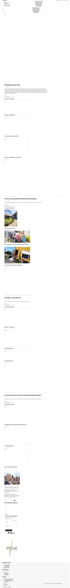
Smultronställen (39, 1)
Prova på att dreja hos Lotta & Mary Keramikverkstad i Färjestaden (16, 244)
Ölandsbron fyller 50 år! (9, 360)
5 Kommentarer (12, 402)
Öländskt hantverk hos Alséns (12, 85)
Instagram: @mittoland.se (9, 579)
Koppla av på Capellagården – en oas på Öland (13, 157)
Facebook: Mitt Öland (8, 580)
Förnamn (7, 525)
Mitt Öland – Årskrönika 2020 (12, 297)
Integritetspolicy (7, 573)
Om (5, 4)
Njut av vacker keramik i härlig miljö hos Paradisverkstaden (20, 198)
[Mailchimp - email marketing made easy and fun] (11, 533)
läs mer (6, 95)
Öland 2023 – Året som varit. (10, 327)
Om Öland (7, 3)
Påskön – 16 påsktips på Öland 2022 (11, 466)
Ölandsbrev (7, 5)
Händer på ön (39, 4)
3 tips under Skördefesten (9, 445)
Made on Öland (38, 3)
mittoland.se (8, 96)
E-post (6, 521)
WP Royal (9, 587)
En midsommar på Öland (9, 348)
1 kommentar (12, 96)
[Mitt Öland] (4, 0)
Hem (5, 2)
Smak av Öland (38, 2)
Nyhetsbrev (6, 581)
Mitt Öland (17, 295)
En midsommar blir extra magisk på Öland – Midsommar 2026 (15, 424)
